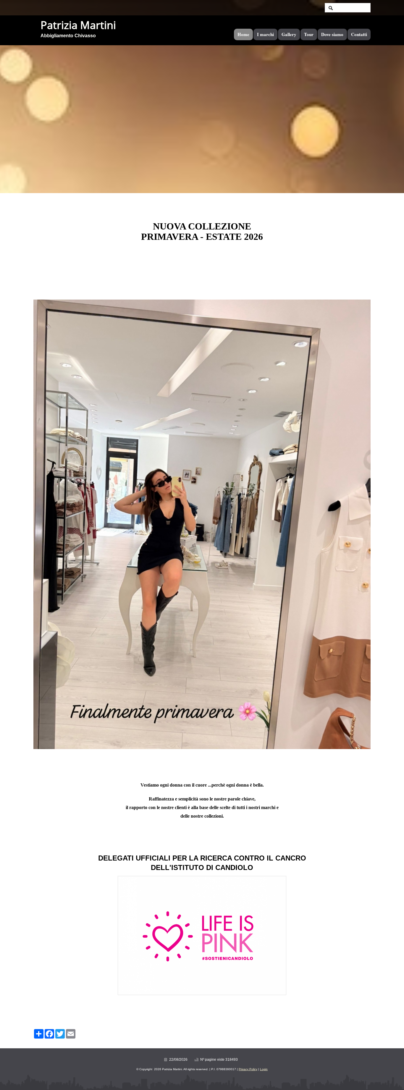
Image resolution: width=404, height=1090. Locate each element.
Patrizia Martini (78, 25)
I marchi (265, 34)
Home (243, 34)
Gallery (289, 34)
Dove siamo (332, 34)
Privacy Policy (248, 1069)
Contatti (359, 34)
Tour (308, 34)
